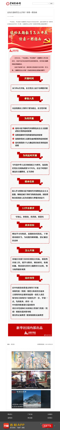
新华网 (12, 16)
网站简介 (10, 414)
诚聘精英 (10, 418)
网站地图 (30, 418)
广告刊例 (30, 414)
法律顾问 (50, 414)
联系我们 (50, 418)
